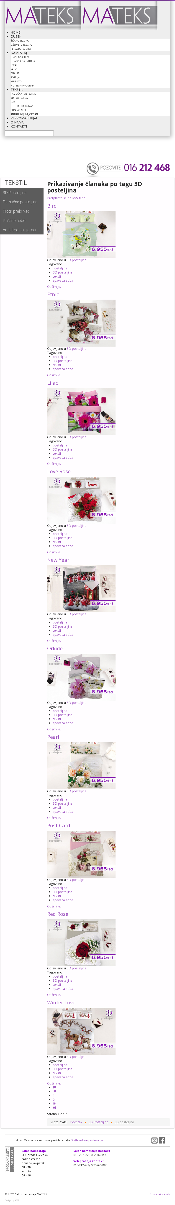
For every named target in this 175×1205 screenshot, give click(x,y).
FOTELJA (15, 77)
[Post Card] (81, 854)
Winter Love (61, 1002)
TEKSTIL (17, 89)
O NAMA (17, 122)
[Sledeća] (55, 1104)
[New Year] (81, 588)
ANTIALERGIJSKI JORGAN (24, 114)
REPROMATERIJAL (24, 118)
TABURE (15, 73)
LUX (13, 101)
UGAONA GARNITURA (23, 61)
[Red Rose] (81, 942)
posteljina (60, 268)
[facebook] (162, 1140)
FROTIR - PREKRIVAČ (22, 106)
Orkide (55, 648)
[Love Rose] (81, 500)
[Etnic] (81, 322)
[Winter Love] (81, 1031)
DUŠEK (16, 36)
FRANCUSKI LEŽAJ (20, 57)
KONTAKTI (19, 126)
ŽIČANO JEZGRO (20, 40)
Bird (52, 205)
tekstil (57, 276)
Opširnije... (54, 286)
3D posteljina (76, 260)
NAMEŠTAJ (19, 53)
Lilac (52, 382)
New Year (58, 559)
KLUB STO (16, 81)
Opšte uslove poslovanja (86, 1140)
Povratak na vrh (160, 1194)
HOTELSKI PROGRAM (22, 85)
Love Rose (59, 471)
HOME (15, 32)
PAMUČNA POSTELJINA (23, 93)
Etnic (53, 294)
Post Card (58, 825)
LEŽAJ (14, 65)
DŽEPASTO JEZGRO (21, 44)
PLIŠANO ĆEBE (18, 110)
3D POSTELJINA (19, 97)
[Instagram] (155, 1140)
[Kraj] (55, 1108)
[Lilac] (81, 411)
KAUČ (14, 69)
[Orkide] (81, 677)
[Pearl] (81, 765)
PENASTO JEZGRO (21, 48)
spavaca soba (63, 280)
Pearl (53, 736)
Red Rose (57, 913)
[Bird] (81, 234)
